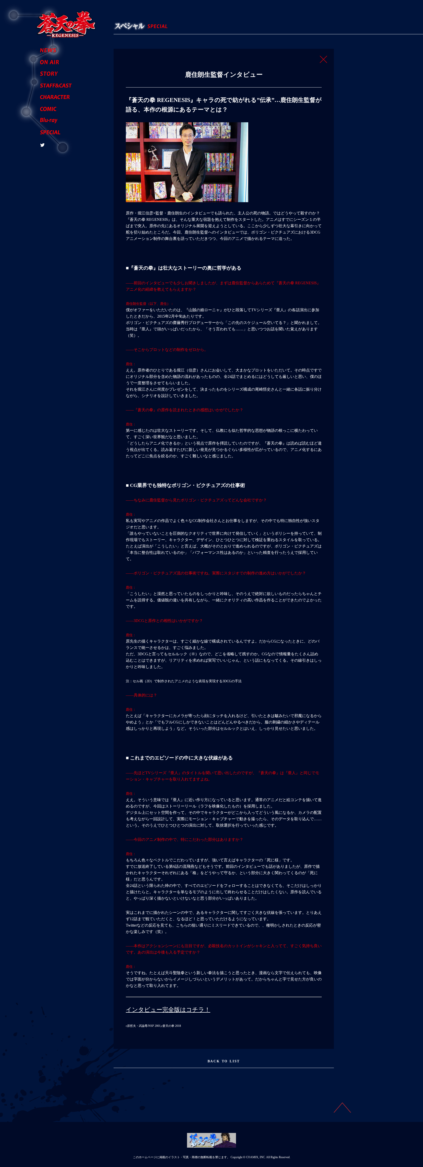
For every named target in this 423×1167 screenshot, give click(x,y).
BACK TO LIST (224, 1061)
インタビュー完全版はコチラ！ (168, 1009)
